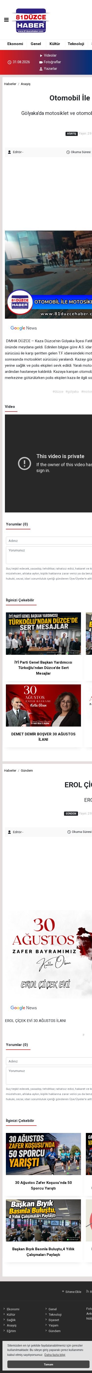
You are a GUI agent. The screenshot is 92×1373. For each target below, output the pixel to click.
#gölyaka (72, 391)
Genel (36, 44)
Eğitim (11, 1331)
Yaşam (53, 1325)
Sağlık (11, 1320)
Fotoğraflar (52, 62)
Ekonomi (15, 44)
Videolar (50, 55)
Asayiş (25, 84)
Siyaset (54, 1320)
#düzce (58, 391)
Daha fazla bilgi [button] (54, 1355)
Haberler (10, 84)
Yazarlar (50, 69)
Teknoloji (76, 44)
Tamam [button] (48, 1364)
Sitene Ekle (73, 1292)
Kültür (55, 44)
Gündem (27, 770)
